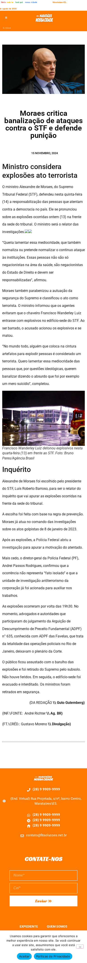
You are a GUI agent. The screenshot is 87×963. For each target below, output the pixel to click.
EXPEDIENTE (29, 926)
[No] (80, 946)
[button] (6, 18)
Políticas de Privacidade (53, 956)
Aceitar (24, 956)
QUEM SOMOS (57, 926)
